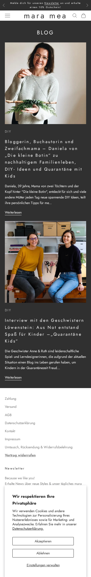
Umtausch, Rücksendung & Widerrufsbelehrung (39, 447)
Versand (11, 406)
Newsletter (51, 3)
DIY (8, 131)
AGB (8, 414)
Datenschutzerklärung (20, 423)
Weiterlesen (13, 212)
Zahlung (10, 398)
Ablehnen (43, 553)
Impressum (12, 439)
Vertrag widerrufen (20, 455)
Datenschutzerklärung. (28, 528)
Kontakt (10, 431)
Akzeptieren (43, 541)
